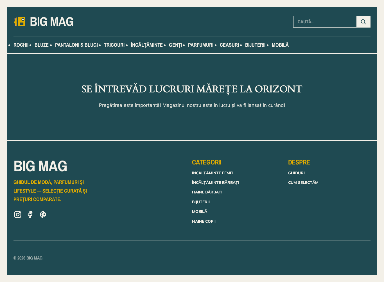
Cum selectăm (303, 182)
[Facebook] (30, 215)
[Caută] (363, 21)
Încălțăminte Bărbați (215, 182)
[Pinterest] (43, 215)
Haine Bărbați (207, 191)
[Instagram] (17, 215)
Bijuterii (201, 201)
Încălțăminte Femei (212, 172)
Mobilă (199, 211)
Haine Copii (204, 221)
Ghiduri (296, 172)
